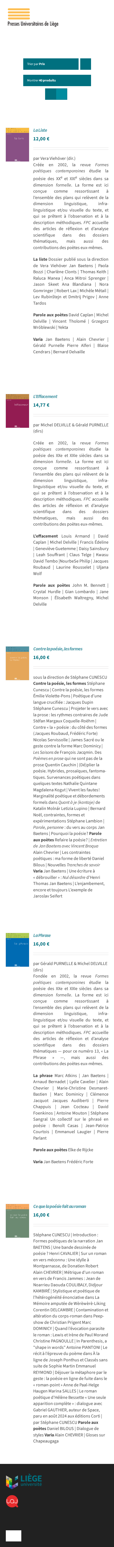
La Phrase (42, 935)
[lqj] (12, 1497)
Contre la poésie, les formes (57, 649)
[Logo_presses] (33, 11)
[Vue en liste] (61, 94)
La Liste (40, 130)
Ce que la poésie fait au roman (59, 1206)
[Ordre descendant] (85, 64)
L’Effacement (45, 396)
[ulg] (24, 1476)
